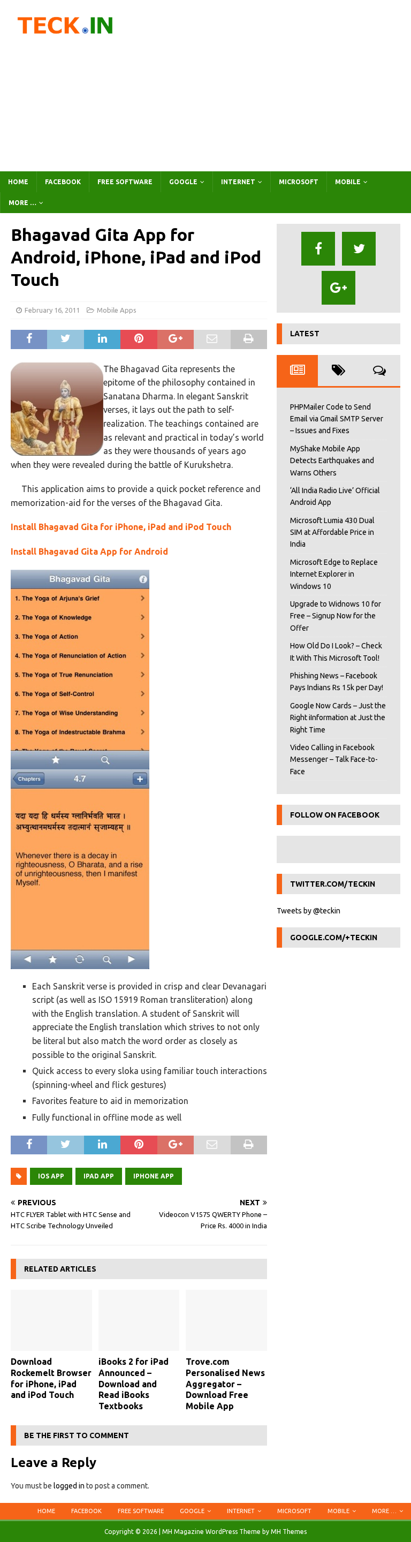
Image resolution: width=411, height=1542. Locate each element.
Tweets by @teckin (308, 910)
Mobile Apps (116, 310)
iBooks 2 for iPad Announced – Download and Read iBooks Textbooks (133, 1384)
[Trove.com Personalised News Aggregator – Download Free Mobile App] (226, 1320)
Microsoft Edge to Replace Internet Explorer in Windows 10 (334, 574)
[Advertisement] (275, 86)
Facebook (63, 181)
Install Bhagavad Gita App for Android (89, 551)
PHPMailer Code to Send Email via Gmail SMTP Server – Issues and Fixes (336, 419)
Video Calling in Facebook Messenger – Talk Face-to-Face (334, 759)
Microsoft (298, 181)
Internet (238, 181)
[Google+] (338, 288)
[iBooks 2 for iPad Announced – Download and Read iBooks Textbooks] (139, 1320)
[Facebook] (318, 249)
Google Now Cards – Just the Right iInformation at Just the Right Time (338, 717)
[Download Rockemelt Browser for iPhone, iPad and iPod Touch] (51, 1320)
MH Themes (289, 1531)
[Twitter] (359, 249)
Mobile (348, 181)
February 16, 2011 (52, 310)
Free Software (125, 181)
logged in (69, 1485)
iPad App (98, 1176)
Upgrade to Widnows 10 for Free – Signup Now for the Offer (335, 616)
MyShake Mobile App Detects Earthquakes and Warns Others (332, 460)
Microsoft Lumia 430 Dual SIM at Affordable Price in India (332, 532)
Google (183, 181)
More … (22, 202)
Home (18, 181)
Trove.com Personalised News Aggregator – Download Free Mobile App (225, 1384)
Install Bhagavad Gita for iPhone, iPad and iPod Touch (121, 527)
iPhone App (153, 1176)
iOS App (51, 1176)
